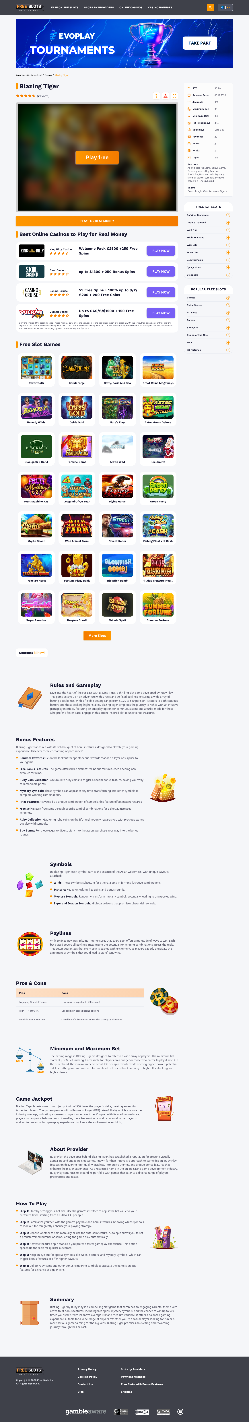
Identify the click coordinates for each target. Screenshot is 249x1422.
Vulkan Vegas (59, 311)
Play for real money (97, 221)
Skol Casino (57, 270)
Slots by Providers (133, 1369)
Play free (97, 157)
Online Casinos (131, 7)
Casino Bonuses (160, 7)
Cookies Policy (87, 1376)
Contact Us (85, 1384)
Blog (80, 1391)
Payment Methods (133, 1376)
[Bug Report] (165, 96)
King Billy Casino (61, 249)
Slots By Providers (99, 7)
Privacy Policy (87, 1369)
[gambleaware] (86, 1412)
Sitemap (126, 1391)
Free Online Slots (65, 7)
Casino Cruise (59, 291)
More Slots (97, 635)
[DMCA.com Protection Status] (142, 1412)
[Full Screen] (174, 96)
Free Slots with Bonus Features (142, 1384)
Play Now (161, 250)
